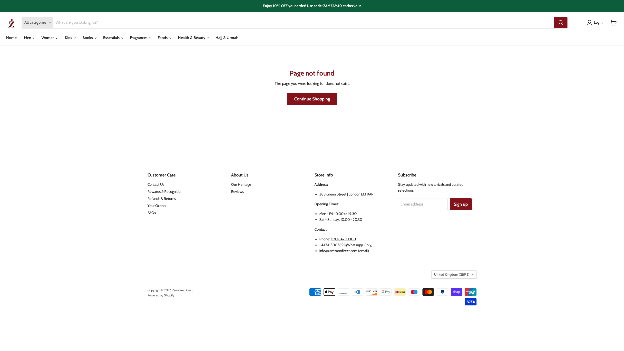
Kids (69, 37)
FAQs (151, 213)
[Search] (560, 22)
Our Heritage (241, 184)
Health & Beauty (192, 37)
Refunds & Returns (161, 198)
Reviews (237, 191)
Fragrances (139, 37)
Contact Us (155, 184)
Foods (163, 37)
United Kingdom (451, 274)
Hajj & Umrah (226, 37)
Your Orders (156, 206)
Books (88, 37)
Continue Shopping (312, 99)
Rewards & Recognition (164, 191)
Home (11, 37)
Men (28, 37)
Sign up (461, 204)
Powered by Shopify (161, 295)
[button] (595, 23)
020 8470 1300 (343, 239)
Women (48, 37)
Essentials (112, 37)
